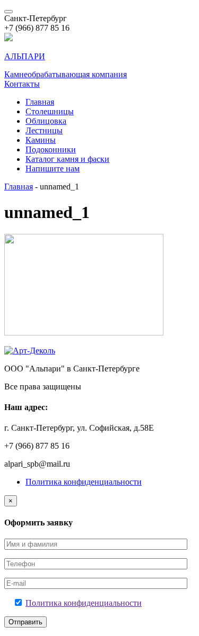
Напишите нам (52, 168)
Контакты (22, 83)
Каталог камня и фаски (67, 159)
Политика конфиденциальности (83, 481)
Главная (39, 101)
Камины (40, 139)
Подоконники (50, 149)
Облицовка (45, 120)
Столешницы (49, 111)
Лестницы (44, 130)
